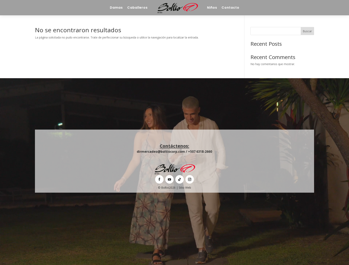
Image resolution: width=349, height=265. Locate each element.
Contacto (230, 7)
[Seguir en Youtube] (169, 179)
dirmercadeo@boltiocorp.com (161, 151)
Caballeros (137, 7)
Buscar (307, 31)
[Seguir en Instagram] (189, 179)
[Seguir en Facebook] (159, 179)
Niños (212, 7)
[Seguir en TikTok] (179, 179)
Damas (116, 7)
